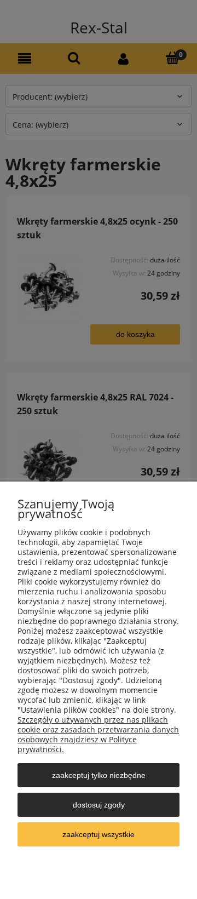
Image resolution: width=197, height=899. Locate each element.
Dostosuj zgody (99, 804)
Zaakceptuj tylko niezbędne (99, 775)
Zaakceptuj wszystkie (98, 834)
